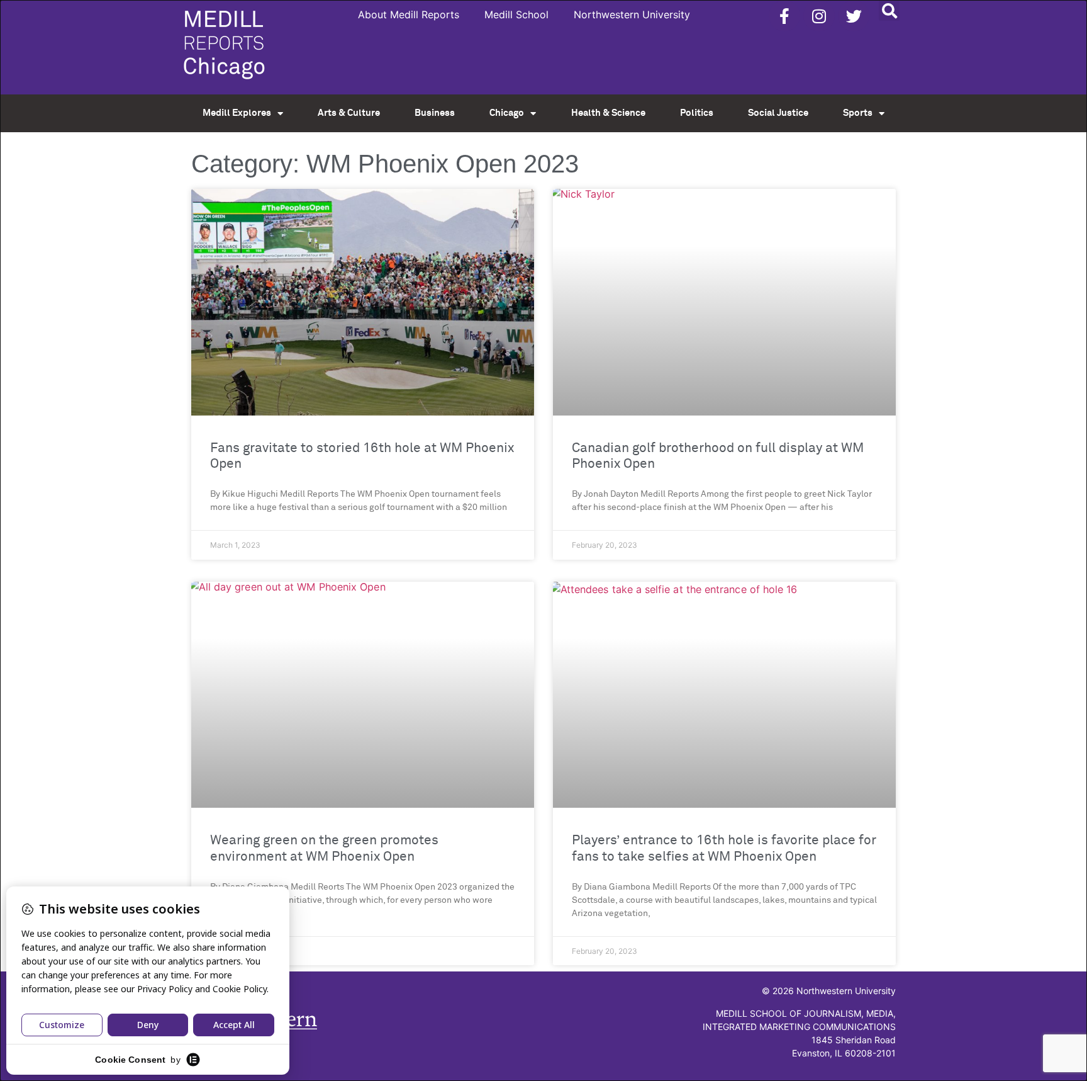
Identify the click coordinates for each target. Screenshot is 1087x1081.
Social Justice (778, 113)
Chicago (506, 113)
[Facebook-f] (784, 15)
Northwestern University (632, 14)
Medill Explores (237, 113)
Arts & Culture (349, 113)
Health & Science (608, 113)
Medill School (516, 14)
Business (435, 113)
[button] (889, 10)
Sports (857, 113)
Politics (696, 113)
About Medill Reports (408, 14)
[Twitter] (853, 15)
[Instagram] (819, 15)
